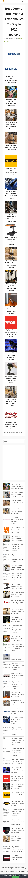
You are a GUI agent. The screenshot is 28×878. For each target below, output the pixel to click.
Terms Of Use (8, 865)
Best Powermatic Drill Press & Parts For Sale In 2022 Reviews (17, 803)
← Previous (6, 44)
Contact (20, 865)
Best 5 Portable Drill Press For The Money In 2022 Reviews (17, 770)
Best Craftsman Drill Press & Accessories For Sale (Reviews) (16, 858)
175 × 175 (21, 38)
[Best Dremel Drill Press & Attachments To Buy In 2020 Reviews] (14, 54)
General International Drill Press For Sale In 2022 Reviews (18, 761)
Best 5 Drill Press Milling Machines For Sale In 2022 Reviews (17, 638)
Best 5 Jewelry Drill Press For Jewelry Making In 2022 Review (17, 567)
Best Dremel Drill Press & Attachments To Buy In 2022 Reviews (17, 711)
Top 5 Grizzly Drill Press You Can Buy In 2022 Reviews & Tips (17, 603)
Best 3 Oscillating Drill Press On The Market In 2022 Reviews (17, 611)
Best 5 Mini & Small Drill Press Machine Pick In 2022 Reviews (17, 538)
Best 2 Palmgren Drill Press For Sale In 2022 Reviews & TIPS (17, 822)
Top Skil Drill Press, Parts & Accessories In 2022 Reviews (18, 849)
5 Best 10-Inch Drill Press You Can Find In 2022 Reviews (17, 503)
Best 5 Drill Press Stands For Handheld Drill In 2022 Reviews (17, 486)
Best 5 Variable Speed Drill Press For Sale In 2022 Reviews (17, 511)
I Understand (15, 876)
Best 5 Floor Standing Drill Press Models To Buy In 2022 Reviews (17, 494)
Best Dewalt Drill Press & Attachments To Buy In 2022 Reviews (17, 795)
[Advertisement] (14, 463)
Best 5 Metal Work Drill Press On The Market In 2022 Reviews (17, 694)
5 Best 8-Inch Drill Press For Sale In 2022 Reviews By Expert (17, 657)
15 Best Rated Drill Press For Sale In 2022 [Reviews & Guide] (17, 703)
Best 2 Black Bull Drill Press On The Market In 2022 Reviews (17, 830)
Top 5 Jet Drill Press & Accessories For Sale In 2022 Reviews (17, 676)
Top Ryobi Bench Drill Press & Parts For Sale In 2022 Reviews (17, 778)
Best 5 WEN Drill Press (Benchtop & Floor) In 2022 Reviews (17, 530)
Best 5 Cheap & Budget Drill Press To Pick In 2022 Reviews (17, 594)
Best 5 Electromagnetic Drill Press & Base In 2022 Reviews (17, 786)
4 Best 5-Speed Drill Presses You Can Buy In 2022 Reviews (17, 619)
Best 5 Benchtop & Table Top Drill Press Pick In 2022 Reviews (17, 586)
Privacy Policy (15, 865)
